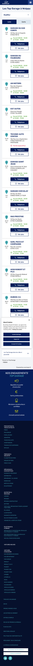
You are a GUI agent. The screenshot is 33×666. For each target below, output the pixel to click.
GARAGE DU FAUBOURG (15, 57)
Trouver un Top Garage (8, 360)
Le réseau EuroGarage (10, 645)
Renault (6, 561)
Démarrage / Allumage (11, 478)
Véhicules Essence (9, 590)
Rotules (6, 447)
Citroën (6, 574)
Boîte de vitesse (8, 483)
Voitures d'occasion (7, 551)
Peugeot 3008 (8, 572)
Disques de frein (8, 460)
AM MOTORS (15, 83)
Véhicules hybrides (9, 592)
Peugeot (6, 567)
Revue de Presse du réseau (12, 622)
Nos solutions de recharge (12, 538)
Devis (5, 604)
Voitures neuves (9, 544)
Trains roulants (9, 440)
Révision (6, 498)
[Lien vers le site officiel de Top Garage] (5, 2)
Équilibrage (7, 432)
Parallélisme (8, 435)
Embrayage (7, 481)
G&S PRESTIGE (17, 216)
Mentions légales (9, 631)
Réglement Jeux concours (12, 640)
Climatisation (8, 512)
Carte (24, 22)
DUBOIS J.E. (15, 297)
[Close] (29, 320)
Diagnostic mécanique (10, 473)
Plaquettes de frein (10, 458)
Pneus (6, 430)
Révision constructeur (11, 501)
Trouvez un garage (9, 599)
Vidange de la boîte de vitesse (12, 520)
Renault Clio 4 (8, 564)
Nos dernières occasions (11, 554)
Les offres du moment (10, 613)
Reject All (16, 339)
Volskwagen (7, 584)
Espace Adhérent (15, 653)
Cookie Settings (16, 334)
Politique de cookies (17, 329)
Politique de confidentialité (12, 636)
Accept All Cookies (16, 344)
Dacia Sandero (8, 582)
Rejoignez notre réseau (16, 649)
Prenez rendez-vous (10, 608)
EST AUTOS (15, 109)
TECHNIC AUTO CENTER (17, 135)
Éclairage (7, 510)
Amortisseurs (8, 442)
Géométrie (7, 437)
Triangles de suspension (11, 445)
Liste (9, 22)
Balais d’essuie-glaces (10, 518)
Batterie (6, 503)
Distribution (7, 475)
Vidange (6, 496)
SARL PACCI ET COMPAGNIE (17, 243)
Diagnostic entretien (10, 515)
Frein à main (7, 463)
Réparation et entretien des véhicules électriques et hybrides (15, 531)
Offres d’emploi (8, 617)
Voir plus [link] (21, 48)
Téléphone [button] (20, 44)
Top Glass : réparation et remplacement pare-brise (16, 507)
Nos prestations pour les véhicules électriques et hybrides (14, 535)
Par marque (7, 559)
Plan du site (7, 626)
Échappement (8, 486)
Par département (9, 556)
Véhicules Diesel (9, 587)
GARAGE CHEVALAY (19, 191)
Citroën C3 (7, 577)
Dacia (5, 579)
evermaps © (27, 367)
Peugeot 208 (7, 569)
